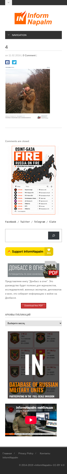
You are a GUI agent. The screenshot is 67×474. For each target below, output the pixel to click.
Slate (52, 221)
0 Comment (29, 55)
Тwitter (25, 221)
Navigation (19, 35)
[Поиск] (53, 236)
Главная (7, 453)
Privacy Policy (25, 453)
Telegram (39, 221)
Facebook (10, 221)
